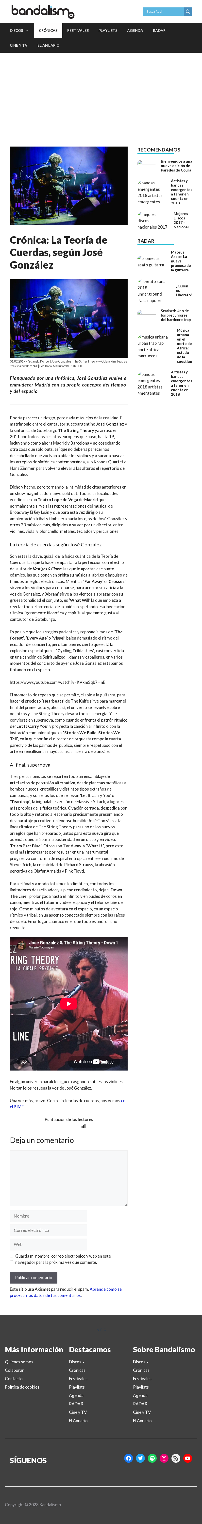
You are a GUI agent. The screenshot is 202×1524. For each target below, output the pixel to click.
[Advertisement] (101, 89)
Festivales (78, 30)
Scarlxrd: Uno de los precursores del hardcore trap (176, 315)
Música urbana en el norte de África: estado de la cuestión (184, 346)
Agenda (135, 30)
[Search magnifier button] (188, 11)
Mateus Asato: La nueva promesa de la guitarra (181, 261)
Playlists (108, 30)
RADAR (159, 30)
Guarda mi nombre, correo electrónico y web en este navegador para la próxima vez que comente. (63, 1259)
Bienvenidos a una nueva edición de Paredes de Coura (176, 165)
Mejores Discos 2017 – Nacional (181, 220)
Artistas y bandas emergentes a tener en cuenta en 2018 (181, 191)
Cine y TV (19, 45)
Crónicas (48, 30)
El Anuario (48, 45)
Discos (16, 30)
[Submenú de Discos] (83, 1362)
